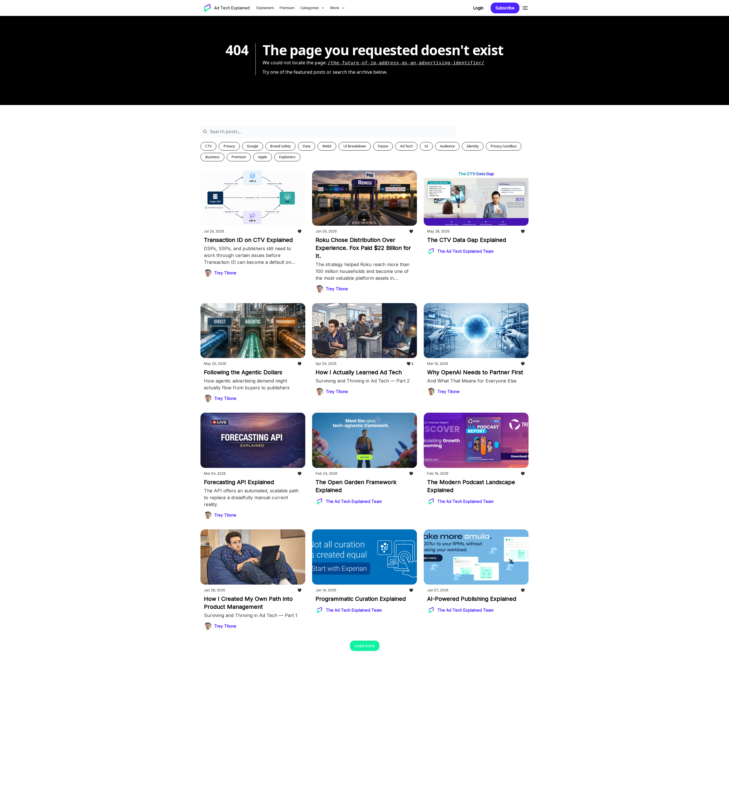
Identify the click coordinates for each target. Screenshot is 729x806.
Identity (473, 146)
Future (383, 146)
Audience (447, 146)
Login (478, 7)
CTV (208, 146)
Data (306, 146)
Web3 (326, 146)
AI (426, 146)
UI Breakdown (354, 146)
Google (252, 146)
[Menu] (525, 7)
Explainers (287, 157)
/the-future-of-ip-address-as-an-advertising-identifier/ (406, 62)
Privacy (229, 146)
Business (212, 157)
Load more (365, 645)
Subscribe (505, 7)
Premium (239, 157)
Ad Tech (406, 146)
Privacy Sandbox (504, 146)
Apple (262, 157)
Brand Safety (280, 146)
